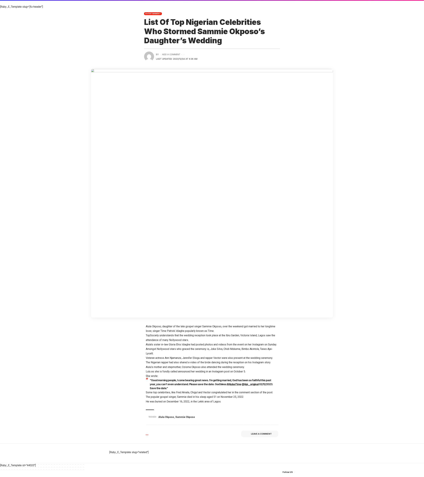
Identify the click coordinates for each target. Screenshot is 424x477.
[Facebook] (298, 472)
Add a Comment (171, 54)
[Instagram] (310, 472)
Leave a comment (261, 434)
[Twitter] (302, 472)
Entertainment (153, 13)
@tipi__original (250, 384)
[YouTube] (306, 472)
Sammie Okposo (185, 417)
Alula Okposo (166, 417)
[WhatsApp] (314, 472)
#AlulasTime (234, 384)
